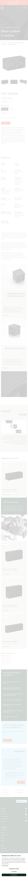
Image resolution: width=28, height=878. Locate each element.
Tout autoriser (14, 874)
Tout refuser (14, 871)
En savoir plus (5, 865)
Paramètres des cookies (14, 868)
